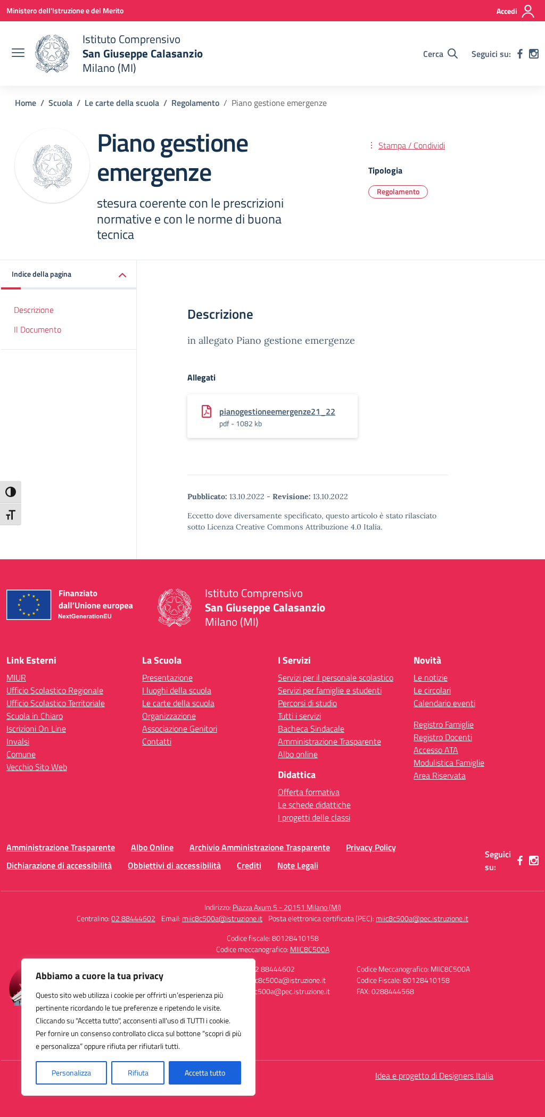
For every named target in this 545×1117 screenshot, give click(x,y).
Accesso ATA (436, 749)
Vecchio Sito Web (36, 766)
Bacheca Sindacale (311, 728)
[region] (138, 1027)
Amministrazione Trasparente (329, 741)
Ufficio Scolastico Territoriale (55, 703)
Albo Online (152, 847)
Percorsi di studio (307, 703)
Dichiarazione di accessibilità (59, 865)
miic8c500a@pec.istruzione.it (422, 918)
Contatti (156, 741)
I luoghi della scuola (176, 690)
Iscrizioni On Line (36, 728)
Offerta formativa (309, 791)
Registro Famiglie (444, 724)
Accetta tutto (205, 1072)
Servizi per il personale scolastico (335, 677)
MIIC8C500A (309, 949)
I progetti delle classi (314, 817)
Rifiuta (138, 1072)
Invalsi (17, 741)
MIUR (16, 677)
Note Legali (297, 865)
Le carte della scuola (178, 703)
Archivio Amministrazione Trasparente (259, 847)
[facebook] (520, 54)
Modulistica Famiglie (449, 762)
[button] (69, 274)
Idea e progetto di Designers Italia (434, 1075)
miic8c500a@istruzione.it (222, 918)
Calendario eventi (444, 703)
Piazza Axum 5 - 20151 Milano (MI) (287, 907)
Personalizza (71, 1072)
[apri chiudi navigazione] (18, 53)
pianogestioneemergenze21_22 (277, 411)
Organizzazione (169, 715)
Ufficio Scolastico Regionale (54, 690)
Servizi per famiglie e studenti (330, 690)
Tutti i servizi (299, 715)
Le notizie (431, 677)
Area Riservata (440, 775)
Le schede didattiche (314, 804)
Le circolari (432, 690)
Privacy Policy (371, 847)
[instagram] (534, 54)
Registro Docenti (443, 737)
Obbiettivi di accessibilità (174, 865)
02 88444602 (133, 918)
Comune (21, 754)
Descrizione (34, 309)
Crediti (249, 865)
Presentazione (167, 677)
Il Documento (37, 329)
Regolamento (398, 191)
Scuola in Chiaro (34, 715)
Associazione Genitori (179, 728)
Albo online (298, 754)
